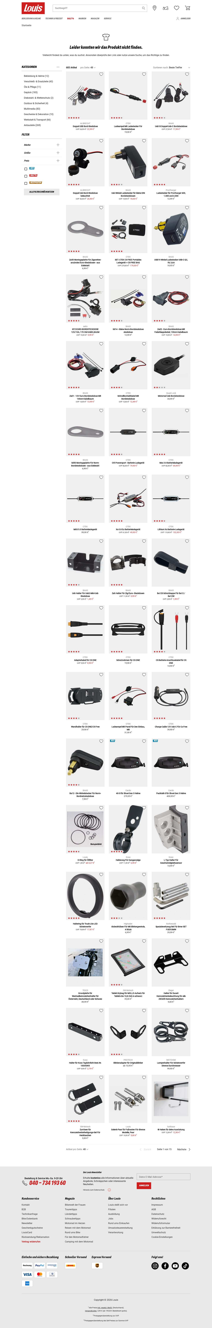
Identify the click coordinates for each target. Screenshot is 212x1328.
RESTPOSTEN (36, 182)
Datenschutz (157, 1214)
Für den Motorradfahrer (77, 1237)
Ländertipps (71, 1214)
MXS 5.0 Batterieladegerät (85, 529)
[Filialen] (154, 8)
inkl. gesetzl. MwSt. (104, 1308)
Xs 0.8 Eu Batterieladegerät (128, 529)
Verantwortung (115, 1232)
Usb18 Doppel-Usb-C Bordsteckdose (171, 126)
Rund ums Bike (72, 1232)
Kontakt (26, 1204)
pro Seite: (85, 67)
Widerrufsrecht (158, 1218)
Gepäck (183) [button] (31, 92)
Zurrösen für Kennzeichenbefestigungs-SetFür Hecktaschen (85, 1132)
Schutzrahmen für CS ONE (128, 660)
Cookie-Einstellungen (162, 1237)
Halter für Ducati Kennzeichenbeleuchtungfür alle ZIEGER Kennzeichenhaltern (171, 996)
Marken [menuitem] (82, 18)
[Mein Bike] (165, 8)
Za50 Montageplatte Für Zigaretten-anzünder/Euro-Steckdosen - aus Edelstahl (85, 263)
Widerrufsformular (160, 1223)
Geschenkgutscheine (32, 1227)
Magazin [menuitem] (95, 18)
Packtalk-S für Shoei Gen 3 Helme (171, 793)
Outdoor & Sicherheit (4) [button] (36, 103)
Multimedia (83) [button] (32, 108)
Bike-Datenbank (30, 1218)
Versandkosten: (91, 1311)
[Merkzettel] (176, 8)
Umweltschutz (158, 1232)
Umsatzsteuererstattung (120, 1227)
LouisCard (27, 1232)
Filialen (112, 1209)
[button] (143, 8)
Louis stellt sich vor (118, 1204)
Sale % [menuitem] (70, 18)
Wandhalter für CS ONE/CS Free (85, 727)
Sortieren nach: (160, 67)
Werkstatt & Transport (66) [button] (37, 119)
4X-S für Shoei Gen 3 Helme (128, 793)
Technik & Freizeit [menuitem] (53, 18)
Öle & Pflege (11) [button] (32, 87)
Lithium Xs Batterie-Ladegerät (171, 529)
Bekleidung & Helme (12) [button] (36, 76)
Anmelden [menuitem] (185, 18)
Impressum (157, 1204)
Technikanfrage (29, 1214)
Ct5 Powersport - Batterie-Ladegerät (128, 463)
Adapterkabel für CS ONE (85, 660)
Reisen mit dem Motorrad (78, 1227)
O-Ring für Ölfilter (85, 860)
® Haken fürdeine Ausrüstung (171, 1129)
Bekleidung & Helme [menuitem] (31, 18)
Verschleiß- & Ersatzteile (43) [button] (38, 81)
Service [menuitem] (107, 18)
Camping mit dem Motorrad (79, 1241)
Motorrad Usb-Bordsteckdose (171, 396)
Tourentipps (71, 1209)
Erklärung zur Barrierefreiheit (165, 1227)
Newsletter (27, 1223)
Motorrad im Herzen (75, 1223)
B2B (24, 1209)
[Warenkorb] (187, 8)
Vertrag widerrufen (31, 1241)
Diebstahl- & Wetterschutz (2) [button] (39, 98)
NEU (32, 168)
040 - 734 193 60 (47, 1183)
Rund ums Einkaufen (118, 1223)
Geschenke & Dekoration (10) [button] (39, 114)
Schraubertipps (72, 1218)
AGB (153, 1209)
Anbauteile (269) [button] (32, 125)
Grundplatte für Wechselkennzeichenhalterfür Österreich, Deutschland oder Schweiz (85, 996)
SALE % (33, 175)
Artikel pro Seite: (74, 1149)
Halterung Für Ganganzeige (128, 860)
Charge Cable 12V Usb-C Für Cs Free (171, 727)
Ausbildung (114, 1214)
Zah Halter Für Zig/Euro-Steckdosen (128, 593)
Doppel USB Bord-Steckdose (85, 126)
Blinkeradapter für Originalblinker (128, 1063)
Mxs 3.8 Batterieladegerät (171, 463)
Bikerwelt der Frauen (75, 1204)
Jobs (110, 1218)
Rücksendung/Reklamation (35, 1237)
